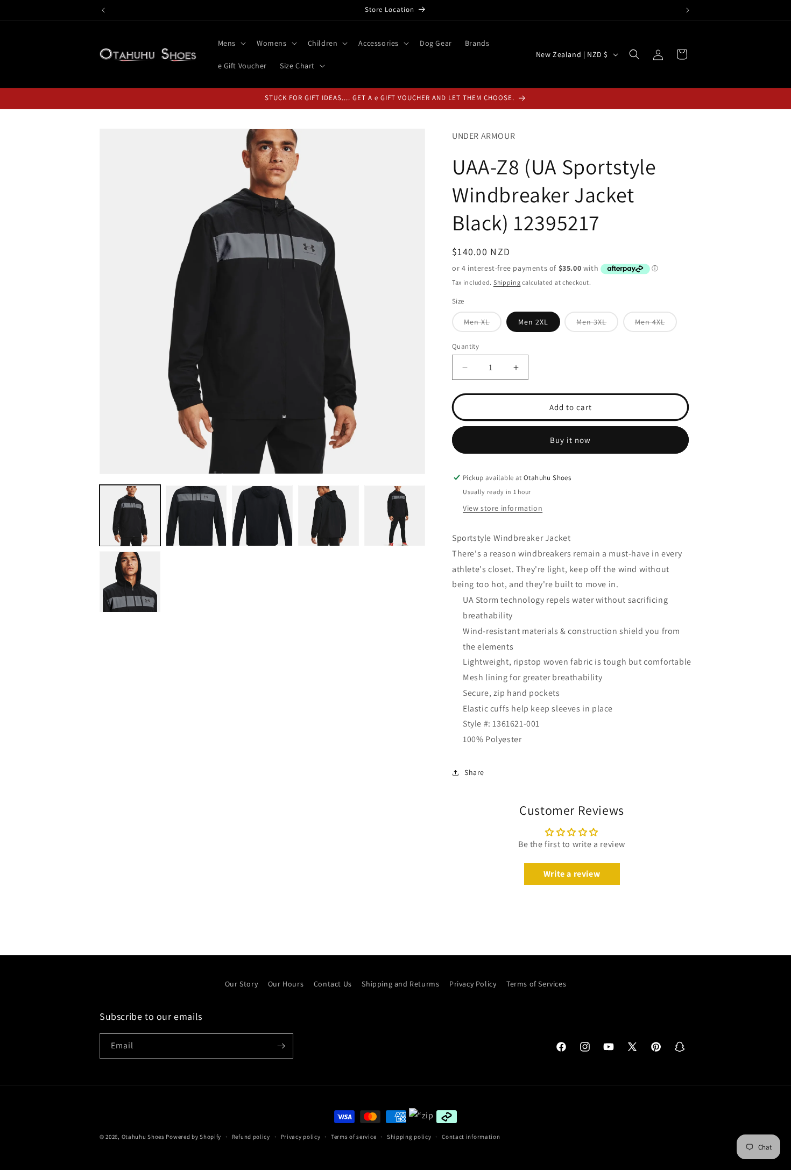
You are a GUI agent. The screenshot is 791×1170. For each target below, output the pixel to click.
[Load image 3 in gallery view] (262, 515)
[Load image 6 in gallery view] (130, 582)
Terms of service (353, 1136)
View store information (502, 508)
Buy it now (570, 440)
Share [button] (474, 772)
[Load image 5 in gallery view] (394, 515)
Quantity (465, 346)
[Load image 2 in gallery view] (196, 515)
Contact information (471, 1136)
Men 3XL (597, 324)
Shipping (507, 282)
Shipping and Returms (400, 984)
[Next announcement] (688, 10)
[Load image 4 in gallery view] (328, 515)
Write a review (571, 873)
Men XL (483, 324)
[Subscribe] (281, 1046)
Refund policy (251, 1136)
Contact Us (333, 984)
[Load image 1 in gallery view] (130, 515)
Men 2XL (533, 322)
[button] (230, 43)
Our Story (241, 984)
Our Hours (285, 984)
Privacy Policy (472, 984)
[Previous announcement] (103, 10)
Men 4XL (656, 324)
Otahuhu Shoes (143, 1136)
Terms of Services (536, 984)
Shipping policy (409, 1136)
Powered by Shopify (193, 1136)
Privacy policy (301, 1136)
